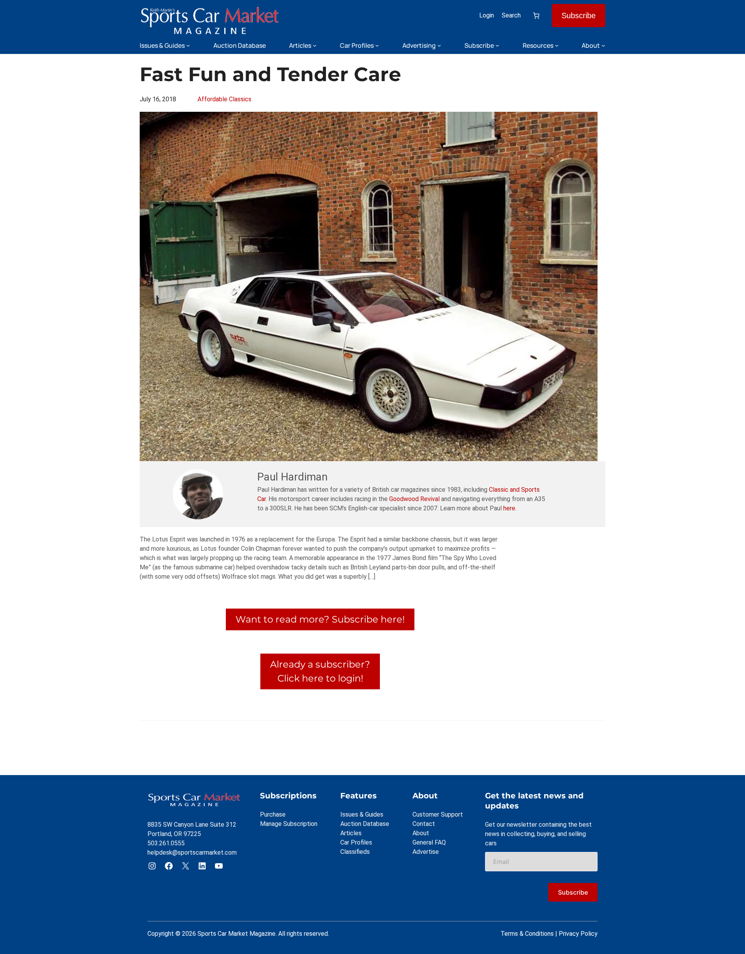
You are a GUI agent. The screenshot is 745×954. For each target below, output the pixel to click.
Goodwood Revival (414, 499)
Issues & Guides (361, 814)
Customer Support (437, 814)
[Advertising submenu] (439, 45)
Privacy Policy (578, 933)
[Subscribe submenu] (497, 45)
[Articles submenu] (315, 45)
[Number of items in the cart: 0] (536, 15)
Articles (351, 833)
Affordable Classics (224, 99)
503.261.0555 (166, 843)
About (420, 833)
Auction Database (364, 823)
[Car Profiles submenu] (377, 45)
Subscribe (578, 15)
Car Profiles (356, 842)
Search (511, 15)
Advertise (425, 851)
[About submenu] (603, 45)
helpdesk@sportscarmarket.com (192, 852)
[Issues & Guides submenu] (188, 45)
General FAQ (429, 842)
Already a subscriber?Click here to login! (320, 671)
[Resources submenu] (557, 45)
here (509, 508)
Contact (423, 823)
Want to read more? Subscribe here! (320, 619)
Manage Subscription (288, 823)
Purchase (273, 814)
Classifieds (355, 851)
